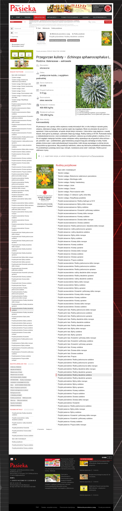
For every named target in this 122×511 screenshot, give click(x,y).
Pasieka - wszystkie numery (49, 507)
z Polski (82, 467)
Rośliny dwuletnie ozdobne (57, 40)
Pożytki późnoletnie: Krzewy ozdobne (22, 448)
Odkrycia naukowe (22, 400)
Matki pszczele (27, 398)
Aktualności (52, 17)
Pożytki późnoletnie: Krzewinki (20, 427)
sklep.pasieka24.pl (100, 17)
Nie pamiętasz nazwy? (18, 44)
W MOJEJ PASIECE (16, 367)
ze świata (91, 478)
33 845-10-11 (24, 480)
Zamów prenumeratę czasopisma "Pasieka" (45, 205)
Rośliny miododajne (25, 380)
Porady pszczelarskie (69, 17)
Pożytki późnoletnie (73, 40)
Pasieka (28, 17)
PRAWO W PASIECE (16, 405)
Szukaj (109, 22)
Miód (12, 385)
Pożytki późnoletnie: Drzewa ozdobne (22, 435)
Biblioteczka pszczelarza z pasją (61, 34)
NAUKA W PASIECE (16, 369)
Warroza (13, 400)
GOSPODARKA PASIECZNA (22, 385)
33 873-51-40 (16, 480)
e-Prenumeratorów (97, 156)
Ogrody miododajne (16, 403)
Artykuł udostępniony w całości (19, 390)
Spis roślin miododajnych (19, 439)
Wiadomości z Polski (16, 372)
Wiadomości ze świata (17, 374)
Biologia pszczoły (15, 392)
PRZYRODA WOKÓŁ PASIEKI (18, 377)
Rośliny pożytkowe (57, 28)
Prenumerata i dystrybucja (67, 507)
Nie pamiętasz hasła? (18, 46)
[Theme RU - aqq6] (23, 8)
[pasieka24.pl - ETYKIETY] (79, 8)
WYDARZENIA (14, 380)
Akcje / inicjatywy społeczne (18, 387)
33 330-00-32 (32, 480)
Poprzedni (108, 457)
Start (18, 17)
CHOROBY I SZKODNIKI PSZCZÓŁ (20, 382)
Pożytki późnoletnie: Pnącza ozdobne (22, 445)
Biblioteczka (39, 17)
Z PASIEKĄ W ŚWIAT (16, 395)
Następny (111, 457)
